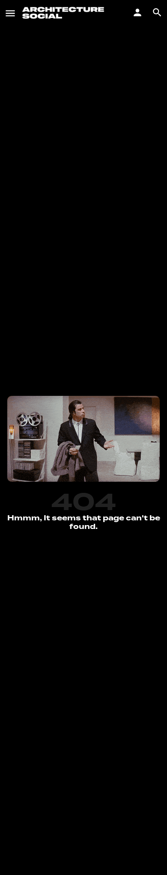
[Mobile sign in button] (137, 12)
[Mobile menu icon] (10, 13)
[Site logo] (64, 12)
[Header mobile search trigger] (157, 12)
